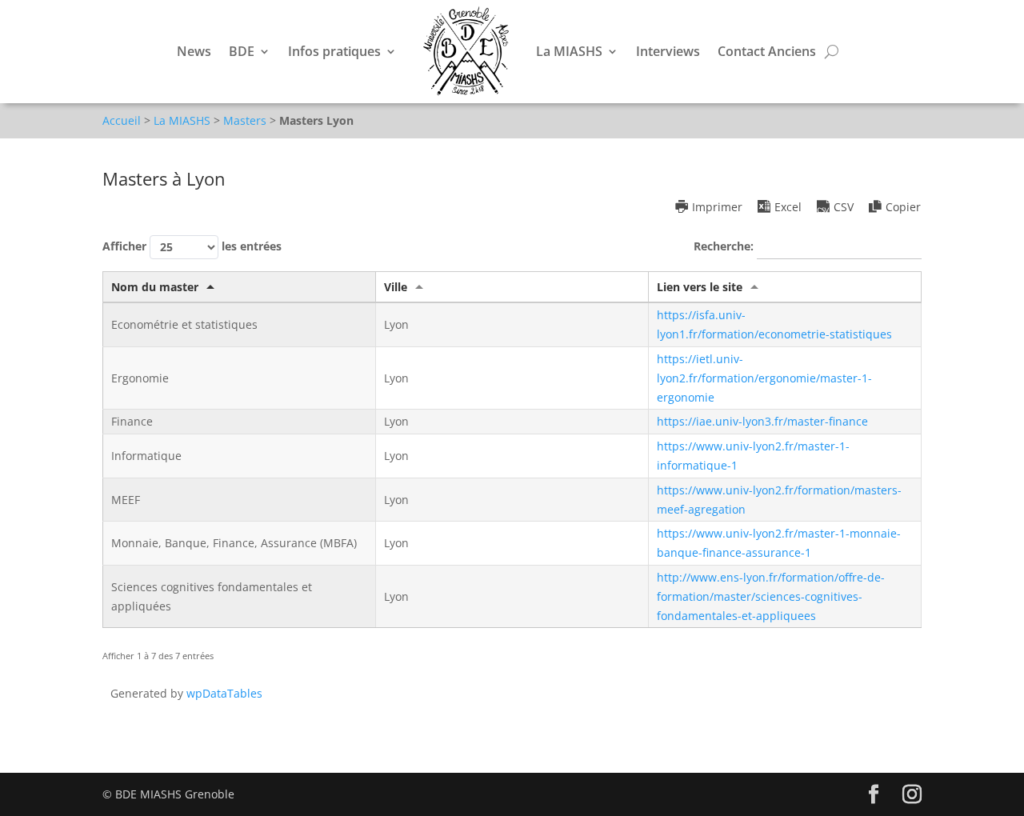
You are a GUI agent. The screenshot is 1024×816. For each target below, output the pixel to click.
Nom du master (154, 286)
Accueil (121, 120)
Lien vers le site (699, 286)
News (194, 51)
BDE (241, 51)
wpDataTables (224, 693)
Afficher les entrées (192, 245)
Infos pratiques (334, 51)
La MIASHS (569, 51)
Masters (244, 120)
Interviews (668, 51)
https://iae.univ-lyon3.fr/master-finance (762, 421)
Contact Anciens (767, 51)
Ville (395, 286)
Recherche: (725, 245)
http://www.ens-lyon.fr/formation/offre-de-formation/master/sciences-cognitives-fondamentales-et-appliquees (771, 596)
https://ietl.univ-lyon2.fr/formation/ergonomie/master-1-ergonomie (764, 378)
